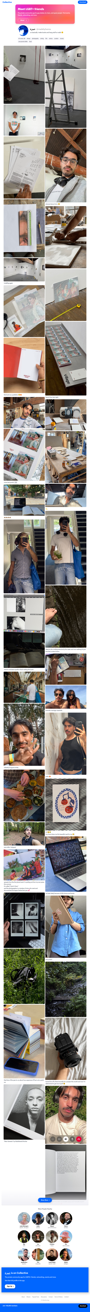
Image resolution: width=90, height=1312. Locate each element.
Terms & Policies (58, 1297)
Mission (28, 1297)
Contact (51, 1297)
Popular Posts (35, 1297)
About (22, 20)
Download (82, 2)
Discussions (44, 1297)
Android (66, 1297)
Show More (44, 1200)
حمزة (7, 1273)
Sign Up (9, 1286)
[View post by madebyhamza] (24, 75)
